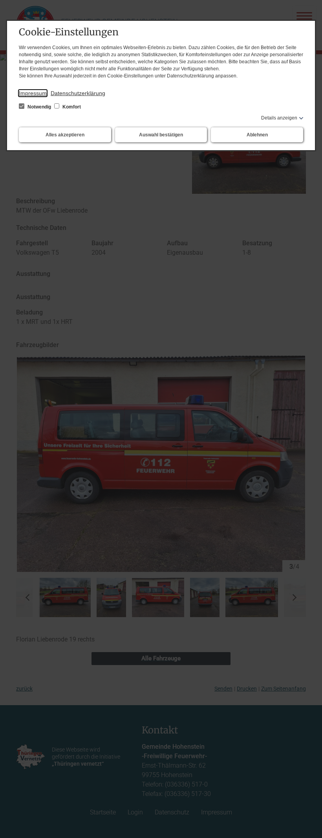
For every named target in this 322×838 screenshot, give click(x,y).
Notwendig (39, 107)
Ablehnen (257, 135)
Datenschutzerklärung (78, 93)
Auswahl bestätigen (161, 135)
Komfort (71, 107)
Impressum (33, 93)
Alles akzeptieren (65, 135)
